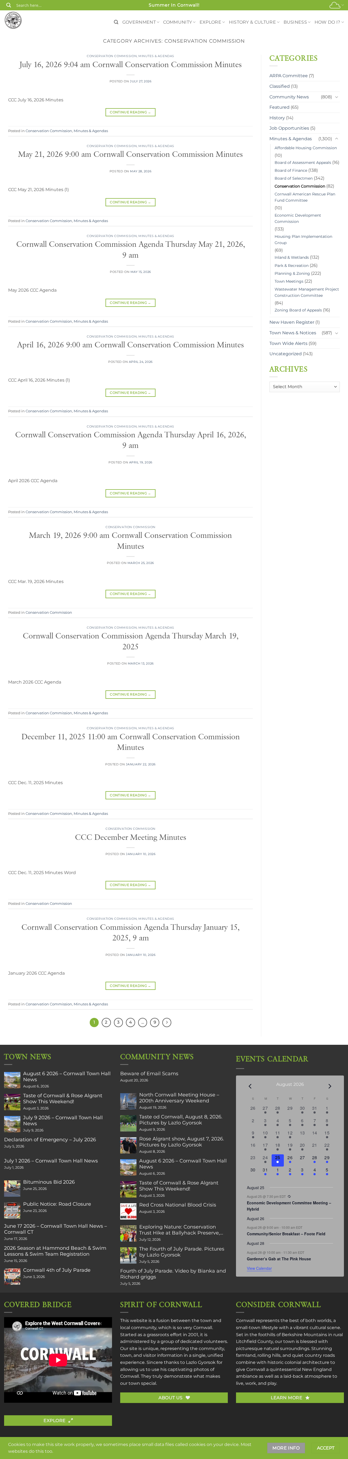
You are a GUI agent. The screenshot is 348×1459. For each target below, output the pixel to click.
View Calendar (259, 1268)
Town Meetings (289, 281)
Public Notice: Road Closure (57, 1204)
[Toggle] (336, 96)
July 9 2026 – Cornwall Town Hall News (63, 1121)
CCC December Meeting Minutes (130, 837)
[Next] (167, 1022)
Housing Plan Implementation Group (303, 239)
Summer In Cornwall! (174, 5)
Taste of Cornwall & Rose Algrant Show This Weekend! (62, 1099)
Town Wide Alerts (288, 343)
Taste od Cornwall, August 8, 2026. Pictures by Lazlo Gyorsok (180, 1120)
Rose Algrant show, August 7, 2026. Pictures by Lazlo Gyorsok (181, 1142)
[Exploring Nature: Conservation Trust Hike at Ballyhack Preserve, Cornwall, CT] (128, 1233)
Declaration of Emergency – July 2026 (50, 1140)
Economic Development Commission (298, 218)
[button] (116, 22)
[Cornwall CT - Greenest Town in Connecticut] (23, 20)
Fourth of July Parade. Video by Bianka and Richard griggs (173, 1274)
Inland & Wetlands (292, 257)
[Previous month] (250, 1086)
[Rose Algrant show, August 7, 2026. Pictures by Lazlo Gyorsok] (128, 1145)
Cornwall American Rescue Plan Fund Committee (305, 197)
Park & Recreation (292, 265)
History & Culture (252, 22)
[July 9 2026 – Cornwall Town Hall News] (12, 1124)
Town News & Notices (292, 332)
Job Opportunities (289, 128)
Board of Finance (291, 170)
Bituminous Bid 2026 (49, 1182)
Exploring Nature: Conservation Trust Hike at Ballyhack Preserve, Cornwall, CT (179, 1230)
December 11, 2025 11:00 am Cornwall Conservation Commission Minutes (130, 742)
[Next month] (330, 1086)
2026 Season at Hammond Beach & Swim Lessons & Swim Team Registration (55, 1251)
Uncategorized (285, 353)
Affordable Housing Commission (306, 147)
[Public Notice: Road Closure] (12, 1210)
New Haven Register (291, 322)
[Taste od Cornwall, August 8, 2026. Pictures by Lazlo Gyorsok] (128, 1123)
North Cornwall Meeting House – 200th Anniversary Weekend (179, 1098)
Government (139, 22)
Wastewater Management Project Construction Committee (307, 292)
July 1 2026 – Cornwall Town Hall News (51, 1161)
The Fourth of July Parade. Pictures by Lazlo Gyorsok (181, 1252)
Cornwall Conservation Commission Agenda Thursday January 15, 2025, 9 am (130, 933)
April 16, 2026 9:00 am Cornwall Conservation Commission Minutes (130, 345)
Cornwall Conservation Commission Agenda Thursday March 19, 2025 (130, 641)
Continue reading (130, 112)
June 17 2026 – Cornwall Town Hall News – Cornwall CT (55, 1229)
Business (295, 22)
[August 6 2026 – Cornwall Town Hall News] (12, 1080)
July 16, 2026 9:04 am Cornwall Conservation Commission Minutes (131, 65)
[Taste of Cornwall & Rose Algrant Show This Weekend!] (12, 1102)
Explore (210, 22)
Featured (279, 107)
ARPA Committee (288, 75)
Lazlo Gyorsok (201, 1362)
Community (177, 22)
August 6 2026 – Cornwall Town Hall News (67, 1077)
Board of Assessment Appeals (303, 162)
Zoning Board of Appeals (298, 310)
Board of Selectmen (294, 178)
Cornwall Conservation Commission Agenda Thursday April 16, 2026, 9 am (130, 440)
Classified (279, 86)
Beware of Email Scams (149, 1074)
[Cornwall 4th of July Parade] (12, 1276)
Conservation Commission (112, 56)
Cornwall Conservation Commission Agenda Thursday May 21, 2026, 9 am (130, 250)
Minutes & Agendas (156, 56)
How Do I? (327, 22)
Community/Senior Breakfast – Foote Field (286, 1233)
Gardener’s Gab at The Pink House (279, 1258)
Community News (289, 96)
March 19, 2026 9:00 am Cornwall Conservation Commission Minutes (130, 541)
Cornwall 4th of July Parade (57, 1270)
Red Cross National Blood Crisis (177, 1205)
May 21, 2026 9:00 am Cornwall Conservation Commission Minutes (130, 154)
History (277, 117)
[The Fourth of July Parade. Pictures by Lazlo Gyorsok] (128, 1255)
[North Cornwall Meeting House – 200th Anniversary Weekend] (128, 1101)
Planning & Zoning (292, 273)
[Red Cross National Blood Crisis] (128, 1211)
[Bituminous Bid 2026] (12, 1188)
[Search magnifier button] (8, 5)
